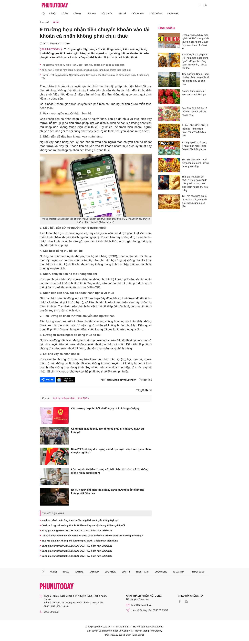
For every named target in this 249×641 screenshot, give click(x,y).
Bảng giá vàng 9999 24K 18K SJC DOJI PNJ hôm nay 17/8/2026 (77, 545)
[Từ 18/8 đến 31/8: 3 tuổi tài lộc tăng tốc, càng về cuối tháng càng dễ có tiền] (169, 201)
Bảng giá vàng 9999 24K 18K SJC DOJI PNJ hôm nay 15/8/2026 (77, 556)
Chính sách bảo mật (135, 635)
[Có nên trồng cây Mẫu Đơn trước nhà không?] (169, 96)
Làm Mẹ (77, 13)
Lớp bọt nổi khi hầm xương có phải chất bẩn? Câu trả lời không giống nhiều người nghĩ (109, 471)
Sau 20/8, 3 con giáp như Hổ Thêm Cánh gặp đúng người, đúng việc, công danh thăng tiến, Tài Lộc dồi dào (195, 61)
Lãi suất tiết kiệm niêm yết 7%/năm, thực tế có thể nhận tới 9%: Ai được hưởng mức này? (92, 535)
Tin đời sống (197, 572)
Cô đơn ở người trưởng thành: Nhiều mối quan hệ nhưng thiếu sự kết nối (83, 525)
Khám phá (172, 13)
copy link (147, 379)
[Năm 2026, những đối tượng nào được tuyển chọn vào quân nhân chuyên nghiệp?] (54, 456)
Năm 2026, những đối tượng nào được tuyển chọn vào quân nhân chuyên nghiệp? (111, 451)
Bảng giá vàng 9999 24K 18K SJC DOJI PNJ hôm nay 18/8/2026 (77, 530)
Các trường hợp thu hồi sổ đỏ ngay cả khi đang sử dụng (105, 408)
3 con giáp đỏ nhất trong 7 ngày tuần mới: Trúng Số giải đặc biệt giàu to (194, 146)
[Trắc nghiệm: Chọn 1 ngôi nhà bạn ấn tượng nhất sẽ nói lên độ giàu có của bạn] (169, 79)
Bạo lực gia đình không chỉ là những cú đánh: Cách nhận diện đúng (80, 540)
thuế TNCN (83, 398)
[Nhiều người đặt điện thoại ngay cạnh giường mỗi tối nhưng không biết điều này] (54, 497)
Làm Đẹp (91, 13)
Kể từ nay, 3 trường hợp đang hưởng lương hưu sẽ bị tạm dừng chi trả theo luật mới (86, 69)
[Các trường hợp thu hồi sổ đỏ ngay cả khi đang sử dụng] (54, 415)
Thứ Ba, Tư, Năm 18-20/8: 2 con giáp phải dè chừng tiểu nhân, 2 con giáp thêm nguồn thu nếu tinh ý (195, 183)
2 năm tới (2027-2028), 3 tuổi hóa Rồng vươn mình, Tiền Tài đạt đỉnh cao (195, 130)
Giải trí (122, 13)
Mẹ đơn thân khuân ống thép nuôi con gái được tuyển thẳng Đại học (80, 520)
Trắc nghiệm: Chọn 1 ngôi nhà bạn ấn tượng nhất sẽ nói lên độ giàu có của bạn (195, 79)
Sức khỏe (106, 13)
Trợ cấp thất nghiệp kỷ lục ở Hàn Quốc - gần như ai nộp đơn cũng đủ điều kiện (83, 64)
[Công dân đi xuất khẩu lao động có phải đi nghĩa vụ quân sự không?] (54, 436)
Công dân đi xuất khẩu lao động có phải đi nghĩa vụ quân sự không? (107, 430)
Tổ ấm (64, 13)
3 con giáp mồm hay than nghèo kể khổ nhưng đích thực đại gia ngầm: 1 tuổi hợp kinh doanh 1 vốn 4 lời (195, 42)
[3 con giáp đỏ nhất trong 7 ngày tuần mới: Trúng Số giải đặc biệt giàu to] (169, 148)
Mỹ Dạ (148, 390)
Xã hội (52, 13)
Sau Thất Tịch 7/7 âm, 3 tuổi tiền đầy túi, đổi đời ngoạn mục (194, 111)
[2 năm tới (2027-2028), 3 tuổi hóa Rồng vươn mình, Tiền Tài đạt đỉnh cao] (169, 131)
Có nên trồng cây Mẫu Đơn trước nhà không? (194, 93)
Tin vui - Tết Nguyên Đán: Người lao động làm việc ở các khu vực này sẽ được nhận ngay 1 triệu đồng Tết (95, 77)
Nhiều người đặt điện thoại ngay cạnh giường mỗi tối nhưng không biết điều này (107, 491)
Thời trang (137, 13)
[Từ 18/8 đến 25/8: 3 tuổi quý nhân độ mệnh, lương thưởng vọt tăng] (169, 165)
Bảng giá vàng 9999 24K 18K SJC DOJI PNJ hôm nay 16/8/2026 (77, 550)
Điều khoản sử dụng (114, 635)
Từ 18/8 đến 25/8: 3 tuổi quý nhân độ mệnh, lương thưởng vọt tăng (195, 163)
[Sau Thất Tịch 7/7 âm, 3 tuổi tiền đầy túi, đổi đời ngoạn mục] (169, 113)
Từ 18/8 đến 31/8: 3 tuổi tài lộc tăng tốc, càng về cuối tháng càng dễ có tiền (194, 201)
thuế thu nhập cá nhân (64, 398)
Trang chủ (44, 22)
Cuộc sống (155, 13)
